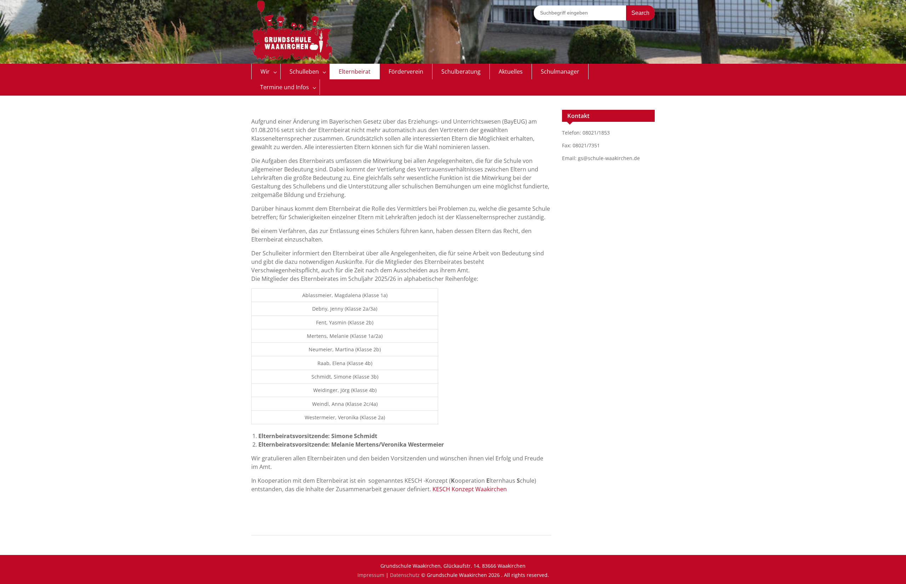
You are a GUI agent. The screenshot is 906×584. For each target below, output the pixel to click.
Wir (265, 71)
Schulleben (304, 71)
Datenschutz (405, 575)
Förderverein (406, 71)
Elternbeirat (355, 71)
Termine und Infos (284, 87)
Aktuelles (511, 71)
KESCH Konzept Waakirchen (469, 489)
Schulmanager (560, 71)
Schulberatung (461, 71)
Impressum (370, 575)
